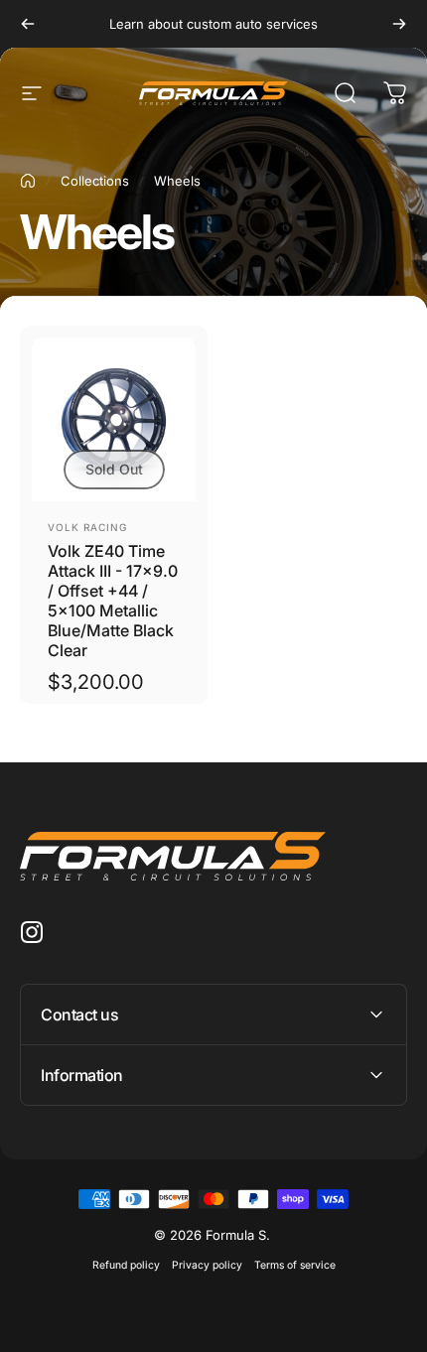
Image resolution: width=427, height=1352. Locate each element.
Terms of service (295, 1265)
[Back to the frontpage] (28, 181)
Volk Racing (87, 527)
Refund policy (126, 1265)
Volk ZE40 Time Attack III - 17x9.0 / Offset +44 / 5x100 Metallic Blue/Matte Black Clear (113, 600)
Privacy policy (207, 1265)
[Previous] (28, 24)
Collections (95, 181)
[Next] (399, 24)
